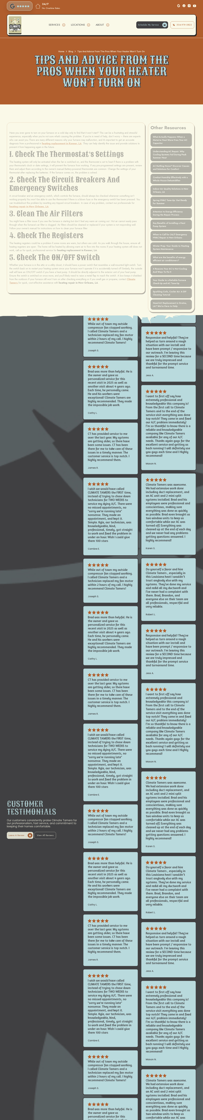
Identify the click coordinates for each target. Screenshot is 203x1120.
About (100, 25)
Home (61, 51)
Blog (71, 51)
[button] (57, 25)
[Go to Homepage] (15, 24)
